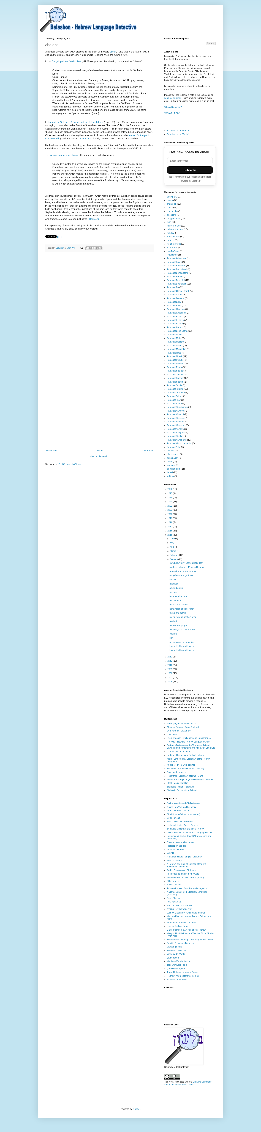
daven (113, 51)
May (172, 542)
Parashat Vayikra (175, 436)
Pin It (59, 237)
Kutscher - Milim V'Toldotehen (181, 765)
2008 (170, 673)
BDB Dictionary (174, 860)
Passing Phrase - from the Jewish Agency (187, 888)
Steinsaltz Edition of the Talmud (182, 790)
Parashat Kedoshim (176, 313)
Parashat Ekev (174, 302)
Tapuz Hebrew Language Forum (182, 972)
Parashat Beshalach (176, 284)
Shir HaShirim (173, 469)
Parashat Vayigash (176, 432)
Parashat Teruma (175, 389)
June (172, 538)
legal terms (172, 255)
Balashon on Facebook (178, 130)
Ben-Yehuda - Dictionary (179, 731)
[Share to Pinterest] (100, 248)
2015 (170, 535)
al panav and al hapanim (182, 642)
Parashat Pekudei (175, 360)
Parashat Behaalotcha (177, 273)
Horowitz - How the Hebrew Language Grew (188, 742)
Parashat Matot (174, 338)
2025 (170, 493)
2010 (170, 665)
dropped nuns (173, 218)
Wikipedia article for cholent (64, 155)
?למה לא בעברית (172, 113)
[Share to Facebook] (97, 248)
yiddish (170, 476)
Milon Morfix (173, 881)
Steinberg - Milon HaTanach (180, 787)
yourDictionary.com (176, 968)
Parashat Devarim (175, 298)
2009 (170, 669)
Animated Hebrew (175, 849)
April (172, 547)
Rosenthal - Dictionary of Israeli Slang (185, 776)
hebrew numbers (175, 229)
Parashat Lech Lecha (177, 331)
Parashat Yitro (174, 447)
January (174, 559)
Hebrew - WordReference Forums (183, 976)
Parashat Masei (174, 334)
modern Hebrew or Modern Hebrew (187, 567)
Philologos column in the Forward (183, 874)
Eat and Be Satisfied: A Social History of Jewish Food (75, 122)
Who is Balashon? (173, 107)
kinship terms (173, 236)
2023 (170, 501)
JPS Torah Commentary (178, 751)
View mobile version (99, 456)
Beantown (94, 219)
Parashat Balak (174, 262)
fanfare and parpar (178, 625)
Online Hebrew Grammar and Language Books (189, 832)
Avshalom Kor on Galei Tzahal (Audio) (185, 877)
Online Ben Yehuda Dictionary (181, 807)
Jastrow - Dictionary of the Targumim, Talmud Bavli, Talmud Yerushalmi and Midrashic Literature (191, 746)
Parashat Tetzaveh (176, 392)
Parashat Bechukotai (177, 269)
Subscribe (190, 170)
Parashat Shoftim (175, 382)
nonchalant (85, 138)
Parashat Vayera (175, 421)
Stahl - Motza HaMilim (177, 783)
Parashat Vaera (174, 403)
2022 (170, 506)
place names (173, 454)
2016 (170, 531)
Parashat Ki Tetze (175, 320)
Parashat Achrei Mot (176, 258)
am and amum (176, 588)
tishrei (170, 472)
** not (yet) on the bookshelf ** (181, 723)
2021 (170, 510)
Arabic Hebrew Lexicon (178, 810)
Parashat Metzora (175, 342)
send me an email (172, 98)
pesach (170, 450)
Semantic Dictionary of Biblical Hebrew (185, 829)
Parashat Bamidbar (176, 265)
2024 (170, 497)
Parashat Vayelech (176, 418)
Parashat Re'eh (174, 367)
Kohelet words (174, 244)
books (170, 200)
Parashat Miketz (174, 345)
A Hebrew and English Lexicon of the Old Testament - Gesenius (186, 865)
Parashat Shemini (175, 374)
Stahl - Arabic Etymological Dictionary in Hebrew (190, 779)
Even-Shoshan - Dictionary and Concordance (189, 738)
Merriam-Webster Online (179, 961)
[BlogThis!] (90, 248)
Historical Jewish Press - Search (182, 825)
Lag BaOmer (173, 251)
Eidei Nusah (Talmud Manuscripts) (183, 814)
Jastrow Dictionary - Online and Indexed (186, 913)
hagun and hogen (178, 596)
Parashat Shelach (175, 371)
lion (171, 638)
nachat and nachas (179, 604)
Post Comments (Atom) (69, 464)
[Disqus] (99, 303)
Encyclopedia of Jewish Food (67, 61)
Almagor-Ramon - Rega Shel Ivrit (183, 727)
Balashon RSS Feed (177, 979)
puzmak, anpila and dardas (183, 571)
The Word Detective (176, 950)
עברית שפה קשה (174, 902)
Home (100, 450)
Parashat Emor (174, 305)
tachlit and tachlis (178, 613)
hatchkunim (175, 600)
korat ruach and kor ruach (182, 609)
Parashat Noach (175, 356)
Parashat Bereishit (176, 280)
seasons (171, 465)
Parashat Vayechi (175, 414)
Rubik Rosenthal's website (179, 905)
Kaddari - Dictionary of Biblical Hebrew (185, 755)
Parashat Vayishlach (177, 440)
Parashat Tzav (174, 400)
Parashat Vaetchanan (177, 407)
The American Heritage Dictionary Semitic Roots (190, 939)
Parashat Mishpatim (176, 349)
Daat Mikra (172, 734)
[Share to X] (94, 248)
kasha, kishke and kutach (182, 646)
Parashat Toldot (174, 396)
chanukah (171, 204)
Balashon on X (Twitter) (178, 134)
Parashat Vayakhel (176, 411)
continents (172, 211)
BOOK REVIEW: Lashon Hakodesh (186, 563)
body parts (172, 197)
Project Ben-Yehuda (176, 846)
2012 (170, 656)
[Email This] (87, 248)
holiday (170, 233)
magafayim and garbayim (182, 575)
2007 (170, 677)
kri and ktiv (172, 247)
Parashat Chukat (175, 294)
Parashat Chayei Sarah (178, 291)
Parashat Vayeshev (176, 425)
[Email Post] (81, 248)
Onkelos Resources (176, 772)
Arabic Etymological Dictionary (181, 870)
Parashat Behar (174, 276)
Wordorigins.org (174, 947)
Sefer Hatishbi (174, 818)
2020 (170, 514)
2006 (170, 681)
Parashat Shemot (175, 378)
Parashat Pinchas (175, 363)
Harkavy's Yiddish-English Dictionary (184, 856)
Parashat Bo (173, 287)
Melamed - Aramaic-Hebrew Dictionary (185, 768)
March (173, 551)
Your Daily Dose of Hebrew (180, 821)
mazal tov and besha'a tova (183, 617)
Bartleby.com (173, 958)
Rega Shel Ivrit (174, 898)
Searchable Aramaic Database (181, 922)
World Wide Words (176, 954)
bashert (173, 621)
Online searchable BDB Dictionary (183, 803)
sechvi (173, 579)
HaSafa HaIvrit (174, 884)
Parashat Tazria (174, 385)
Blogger (136, 1109)
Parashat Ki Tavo (175, 316)
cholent (173, 634)
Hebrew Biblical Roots (177, 926)
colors (170, 207)
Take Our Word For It (177, 965)
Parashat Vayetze (175, 429)
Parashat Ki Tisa (175, 323)
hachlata (174, 584)
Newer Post (51, 450)
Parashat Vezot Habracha (179, 443)
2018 (170, 522)
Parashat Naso (174, 353)
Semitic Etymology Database (181, 943)
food (169, 222)
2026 (170, 489)
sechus (173, 592)
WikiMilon (171, 853)
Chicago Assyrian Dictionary (180, 842)
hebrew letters (174, 226)
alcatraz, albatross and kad (182, 629)
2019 (170, 518)
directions (171, 215)
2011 (170, 661)
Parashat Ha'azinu (176, 309)
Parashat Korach (175, 327)
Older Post (148, 450)
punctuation (172, 458)
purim (169, 461)
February (174, 555)
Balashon (60, 248)
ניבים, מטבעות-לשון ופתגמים (179, 909)
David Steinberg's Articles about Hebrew (186, 930)
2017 (170, 526)
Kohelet (170, 240)
